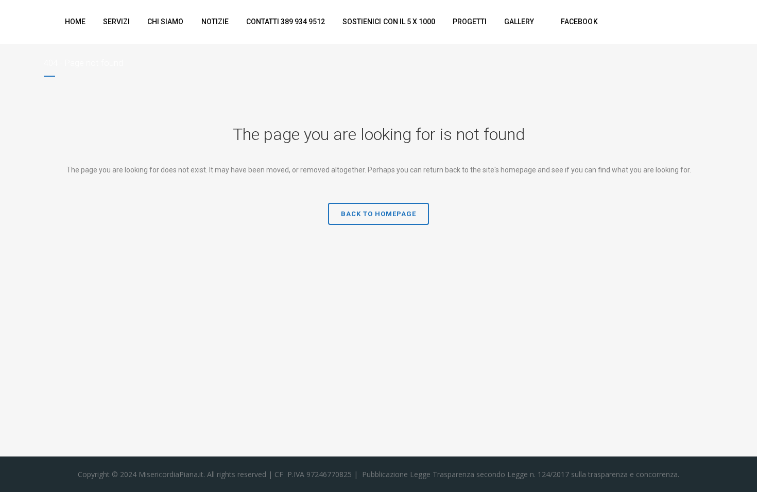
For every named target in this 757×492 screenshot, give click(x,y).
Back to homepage (378, 214)
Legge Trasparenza (441, 474)
